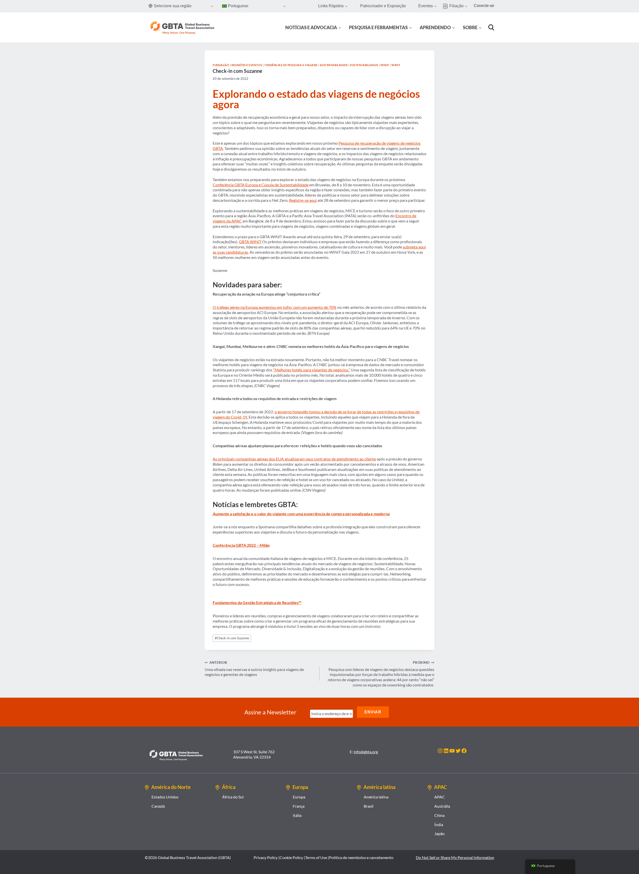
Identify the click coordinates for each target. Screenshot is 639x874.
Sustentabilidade (334, 65)
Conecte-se (484, 5)
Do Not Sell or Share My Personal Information (455, 857)
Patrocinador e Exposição (383, 6)
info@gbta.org (366, 751)
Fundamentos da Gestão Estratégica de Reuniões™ (257, 602)
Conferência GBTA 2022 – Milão (241, 545)
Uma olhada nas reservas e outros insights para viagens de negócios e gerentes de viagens (254, 668)
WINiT (384, 65)
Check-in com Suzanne (232, 638)
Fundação (221, 65)
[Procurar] (491, 27)
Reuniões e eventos (246, 65)
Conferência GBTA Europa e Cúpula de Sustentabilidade (261, 184)
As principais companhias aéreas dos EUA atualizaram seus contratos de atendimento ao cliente (294, 458)
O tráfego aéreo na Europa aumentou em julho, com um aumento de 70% (274, 307)
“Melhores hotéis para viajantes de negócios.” (311, 369)
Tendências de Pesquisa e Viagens (291, 65)
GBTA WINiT (250, 241)
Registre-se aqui (303, 200)
